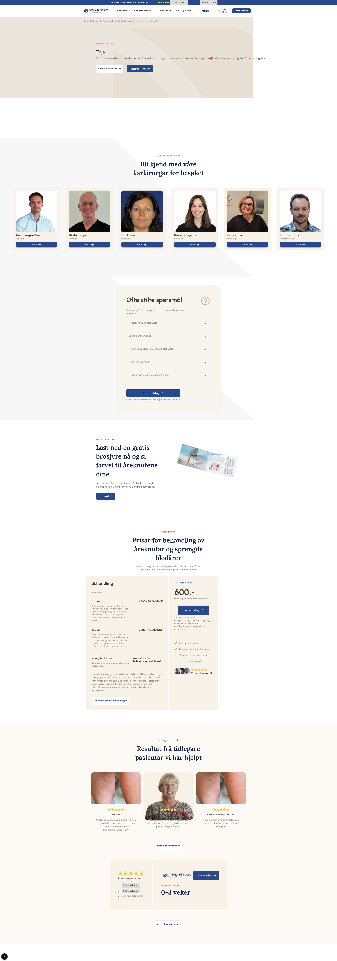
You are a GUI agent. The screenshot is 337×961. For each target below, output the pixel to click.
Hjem (86, 21)
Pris (177, 10)
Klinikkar (164, 10)
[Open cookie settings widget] (4, 956)
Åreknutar (122, 10)
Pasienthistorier (110, 21)
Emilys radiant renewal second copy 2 (139, 21)
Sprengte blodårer (143, 10)
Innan (96, 21)
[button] (123, 11)
